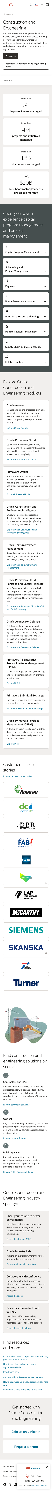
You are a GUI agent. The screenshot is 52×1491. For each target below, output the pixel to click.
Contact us (10, 56)
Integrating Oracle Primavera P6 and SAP (22, 1389)
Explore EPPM (13, 683)
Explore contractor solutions (16, 1104)
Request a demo (26, 1447)
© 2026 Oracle (8, 1466)
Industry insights (11, 1371)
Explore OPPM (13, 743)
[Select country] (36, 4)
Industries (9, 14)
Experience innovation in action (21, 1264)
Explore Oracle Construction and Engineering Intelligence (22, 531)
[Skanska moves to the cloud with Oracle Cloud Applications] (26, 947)
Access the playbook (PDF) (19, 1239)
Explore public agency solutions (18, 1171)
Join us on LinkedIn (26, 1432)
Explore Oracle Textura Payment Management (22, 566)
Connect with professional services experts (23, 1377)
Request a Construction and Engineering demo (25, 65)
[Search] (31, 4)
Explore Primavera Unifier (19, 494)
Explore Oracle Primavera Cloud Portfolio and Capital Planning (26, 608)
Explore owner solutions (14, 1138)
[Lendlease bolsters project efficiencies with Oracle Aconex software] (26, 877)
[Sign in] (41, 4)
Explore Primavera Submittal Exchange (25, 708)
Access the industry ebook (19, 1327)
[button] (4, 4)
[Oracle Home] (11, 5)
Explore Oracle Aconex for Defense (23, 647)
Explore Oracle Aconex (17, 427)
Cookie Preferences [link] (10, 1471)
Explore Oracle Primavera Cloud (21, 459)
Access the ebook (15, 1295)
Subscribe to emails (10, 1476)
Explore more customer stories (17, 776)
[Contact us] (47, 4)
